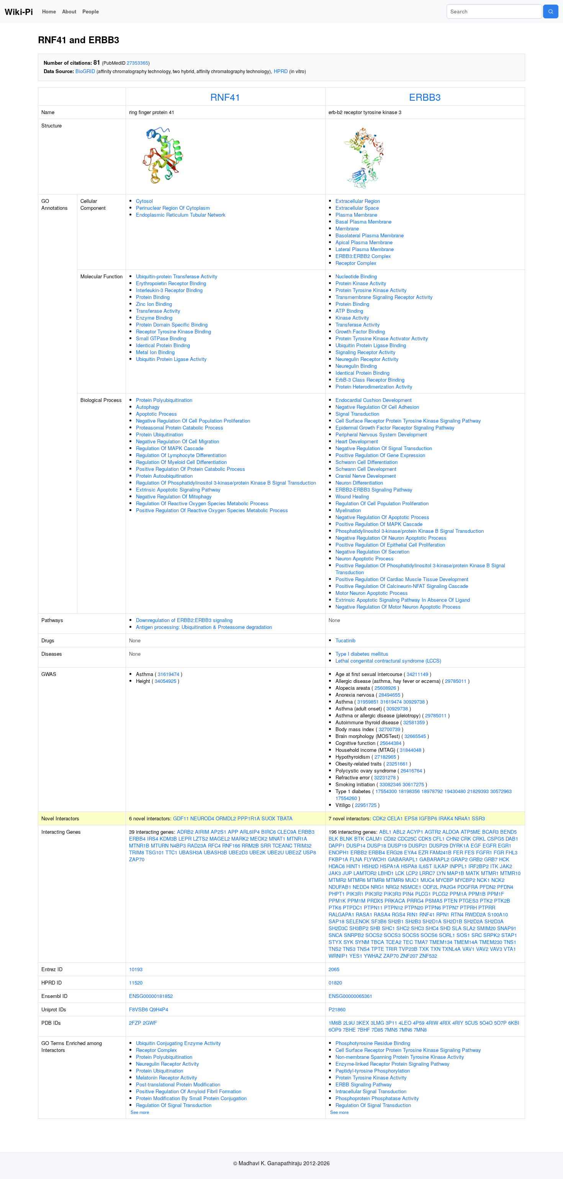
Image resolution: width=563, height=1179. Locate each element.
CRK (466, 838)
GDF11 (181, 818)
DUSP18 (376, 845)
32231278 (385, 777)
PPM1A (458, 893)
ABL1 (385, 831)
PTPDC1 (352, 907)
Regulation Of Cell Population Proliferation (382, 503)
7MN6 (405, 1029)
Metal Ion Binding (155, 352)
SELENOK (358, 921)
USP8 (309, 852)
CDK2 (379, 818)
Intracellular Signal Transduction (371, 1091)
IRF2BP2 (478, 866)
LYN (441, 873)
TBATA (285, 818)
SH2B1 (396, 921)
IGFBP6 (428, 818)
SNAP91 (506, 928)
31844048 (410, 749)
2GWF (150, 1022)
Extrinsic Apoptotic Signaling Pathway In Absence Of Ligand (403, 599)
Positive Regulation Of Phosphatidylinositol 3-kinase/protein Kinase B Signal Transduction (420, 569)
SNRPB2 (354, 935)
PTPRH (468, 907)
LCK (399, 873)
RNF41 (225, 96)
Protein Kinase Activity (361, 283)
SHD (445, 928)
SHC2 (402, 928)
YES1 (355, 955)
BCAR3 (490, 831)
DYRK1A (459, 845)
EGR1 (504, 845)
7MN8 (420, 1029)
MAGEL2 (219, 838)
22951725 (365, 804)
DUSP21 (417, 845)
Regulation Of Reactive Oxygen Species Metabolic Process (202, 503)
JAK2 (506, 866)
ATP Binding (349, 310)
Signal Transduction (357, 413)
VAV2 (482, 948)
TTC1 (171, 852)
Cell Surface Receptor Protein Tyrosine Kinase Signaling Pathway (408, 420)
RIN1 (412, 914)
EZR (423, 852)
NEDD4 (361, 886)
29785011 (455, 680)
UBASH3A (190, 852)
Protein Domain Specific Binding (172, 324)
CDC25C (407, 838)
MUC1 (412, 879)
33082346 (390, 784)
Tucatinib (345, 640)
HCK (504, 859)
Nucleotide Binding (356, 276)
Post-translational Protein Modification (178, 1084)
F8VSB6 (138, 1009)
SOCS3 (392, 935)
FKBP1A (338, 859)
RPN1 (442, 914)
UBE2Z (293, 852)
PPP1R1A (248, 818)
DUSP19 (397, 845)
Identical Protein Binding (163, 345)
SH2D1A (432, 921)
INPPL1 (458, 866)
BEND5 (508, 831)
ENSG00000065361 (350, 995)
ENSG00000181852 (151, 995)
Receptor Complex (356, 262)
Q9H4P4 (158, 1009)
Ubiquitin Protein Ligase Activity (171, 359)
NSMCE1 (411, 886)
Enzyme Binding (154, 317)
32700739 (389, 729)
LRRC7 (427, 873)
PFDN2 (488, 886)
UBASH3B (215, 852)
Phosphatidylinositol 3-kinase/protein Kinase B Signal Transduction (410, 530)
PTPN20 (413, 907)
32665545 (415, 736)
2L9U (349, 1022)
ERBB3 (425, 96)
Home (49, 11)
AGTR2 (433, 831)
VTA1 (510, 948)
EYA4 (410, 852)
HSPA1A (389, 866)
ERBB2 (358, 852)
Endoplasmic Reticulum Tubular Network (181, 214)
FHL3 (511, 852)
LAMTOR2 (365, 873)
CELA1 (395, 818)
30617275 (413, 784)
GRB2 (476, 859)
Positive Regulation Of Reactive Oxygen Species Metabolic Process (212, 510)
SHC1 (388, 928)
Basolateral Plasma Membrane (370, 235)
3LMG (377, 1022)
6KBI (513, 1022)
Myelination (348, 510)
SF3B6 (378, 921)
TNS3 (349, 948)
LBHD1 (386, 873)
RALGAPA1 (341, 914)
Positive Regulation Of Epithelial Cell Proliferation (390, 544)
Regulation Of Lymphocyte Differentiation (181, 455)
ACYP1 (415, 831)
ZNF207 (409, 955)
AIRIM (202, 831)
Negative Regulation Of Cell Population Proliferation (193, 420)
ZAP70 (136, 859)
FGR (499, 852)
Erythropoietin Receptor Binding (171, 283)
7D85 (377, 1029)
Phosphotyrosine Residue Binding (373, 1043)
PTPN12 (393, 907)
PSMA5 (433, 900)
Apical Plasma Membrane (364, 242)
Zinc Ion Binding (154, 303)
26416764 (411, 770)
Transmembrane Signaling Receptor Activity (384, 296)
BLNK (346, 838)
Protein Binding (153, 296)
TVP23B (408, 948)
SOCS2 (373, 935)
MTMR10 (510, 873)
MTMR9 (395, 879)
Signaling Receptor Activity (366, 352)
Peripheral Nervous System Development (381, 434)
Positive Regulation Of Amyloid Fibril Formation (188, 1091)
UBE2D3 (238, 852)
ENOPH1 (339, 852)
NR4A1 (462, 818)
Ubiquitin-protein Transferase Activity (177, 276)
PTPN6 (433, 907)
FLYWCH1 (375, 859)
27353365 (137, 62)
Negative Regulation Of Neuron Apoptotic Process (391, 537)
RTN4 (457, 914)
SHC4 (432, 928)
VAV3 (496, 948)
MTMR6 (356, 879)
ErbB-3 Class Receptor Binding (370, 379)
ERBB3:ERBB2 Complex (363, 256)
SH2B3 (413, 921)
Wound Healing (352, 496)
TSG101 (155, 852)
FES (470, 852)
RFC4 (214, 845)
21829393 (478, 791)
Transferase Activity (158, 310)
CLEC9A (286, 831)
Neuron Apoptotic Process (365, 558)
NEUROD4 (202, 818)
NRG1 (377, 886)
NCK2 (497, 879)
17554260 (346, 798)
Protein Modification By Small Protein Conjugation (191, 1098)
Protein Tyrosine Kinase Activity (371, 290)
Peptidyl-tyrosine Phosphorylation (373, 1070)
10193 (135, 969)
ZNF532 (428, 955)
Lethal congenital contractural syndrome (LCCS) (388, 660)
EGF (476, 845)
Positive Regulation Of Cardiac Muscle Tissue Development (402, 579)
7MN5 (391, 1029)
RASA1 (364, 914)
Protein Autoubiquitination (164, 475)
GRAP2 (459, 859)
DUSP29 (438, 845)
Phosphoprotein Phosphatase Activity (377, 1098)
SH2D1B (452, 921)
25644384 (390, 742)
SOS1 (463, 935)
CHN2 (452, 838)
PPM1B (477, 893)
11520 (135, 982)
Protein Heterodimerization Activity (374, 386)
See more (140, 1112)
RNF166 (231, 845)
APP (233, 831)
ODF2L (431, 886)
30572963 (501, 791)
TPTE (377, 948)
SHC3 (417, 928)
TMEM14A (466, 941)
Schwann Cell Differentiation (367, 461)
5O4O (486, 1022)
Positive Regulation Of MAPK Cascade (379, 523)
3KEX (362, 1022)
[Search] (550, 11)
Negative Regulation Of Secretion (372, 551)
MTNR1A (297, 838)
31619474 (168, 674)
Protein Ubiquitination (159, 434)
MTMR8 (376, 879)
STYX (335, 941)
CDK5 (424, 838)
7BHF (363, 1029)
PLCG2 (440, 893)
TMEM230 (490, 941)
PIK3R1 (354, 893)
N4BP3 (178, 845)
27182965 (385, 756)
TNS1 (510, 941)
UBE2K (257, 852)
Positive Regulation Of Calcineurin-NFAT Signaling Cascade (402, 586)
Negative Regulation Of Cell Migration (177, 441)
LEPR (184, 838)
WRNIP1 (338, 955)
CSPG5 (495, 838)
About (69, 11)
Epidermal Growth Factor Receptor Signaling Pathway (395, 427)
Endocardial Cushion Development (374, 399)
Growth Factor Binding (360, 331)
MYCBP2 (465, 879)
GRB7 (491, 859)
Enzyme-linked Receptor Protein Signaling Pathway (393, 1063)
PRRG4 (415, 900)
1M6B (335, 1022)
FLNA (356, 859)
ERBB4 (137, 838)
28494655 (389, 694)
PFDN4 (505, 886)
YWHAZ (373, 955)
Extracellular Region (358, 200)
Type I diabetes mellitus (362, 653)
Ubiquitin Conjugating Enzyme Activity (178, 1043)
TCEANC (282, 845)
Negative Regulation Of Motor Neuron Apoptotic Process (398, 606)
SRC (476, 935)
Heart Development (357, 441)
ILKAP (441, 866)
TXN (435, 948)
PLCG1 (423, 893)
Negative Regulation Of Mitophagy (174, 496)
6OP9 (335, 1029)
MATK (473, 873)
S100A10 (498, 914)
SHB (375, 928)
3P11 (391, 1022)
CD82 (390, 838)
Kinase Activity (352, 317)
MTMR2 (337, 879)
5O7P (500, 1022)
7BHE (349, 1029)
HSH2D (370, 866)
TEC (408, 941)
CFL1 (439, 838)
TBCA (377, 941)
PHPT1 (337, 893)
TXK (424, 948)
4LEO (405, 1022)
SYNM (362, 941)
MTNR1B (139, 845)
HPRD (281, 71)
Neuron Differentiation (359, 482)
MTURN (160, 845)
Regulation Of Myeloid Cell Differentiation (181, 461)
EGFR (489, 845)
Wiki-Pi (19, 11)
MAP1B (455, 873)
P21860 (337, 1009)
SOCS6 (429, 935)
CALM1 (374, 838)
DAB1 (512, 838)
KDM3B (168, 838)
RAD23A (196, 845)
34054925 (165, 680)
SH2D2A (473, 921)
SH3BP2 (358, 928)
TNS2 (335, 948)
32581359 (414, 722)
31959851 (368, 701)
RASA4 (382, 914)
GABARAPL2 (434, 859)
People (90, 11)
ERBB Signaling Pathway (364, 1084)
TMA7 (421, 941)
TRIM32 (302, 845)
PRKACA (395, 900)
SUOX (268, 818)
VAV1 (468, 948)
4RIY (457, 1022)
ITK (494, 866)
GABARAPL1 (403, 859)
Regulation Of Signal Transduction (173, 1105)
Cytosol (144, 200)
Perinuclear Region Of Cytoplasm (173, 207)
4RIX (445, 1022)
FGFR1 (484, 852)
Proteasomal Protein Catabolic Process (179, 427)
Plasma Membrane (356, 214)
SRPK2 (491, 935)
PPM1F (495, 893)
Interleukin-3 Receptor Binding (169, 290)
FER (458, 852)
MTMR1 (490, 873)
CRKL (479, 838)
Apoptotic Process (156, 413)
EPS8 (410, 818)
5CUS (471, 1022)
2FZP (135, 1022)
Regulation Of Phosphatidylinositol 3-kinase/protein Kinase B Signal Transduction (226, 482)
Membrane (347, 228)
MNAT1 (277, 838)
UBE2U (275, 852)
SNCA (335, 935)
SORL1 (447, 935)
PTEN (450, 900)
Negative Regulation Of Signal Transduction (384, 448)
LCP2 (412, 873)
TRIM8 (136, 852)
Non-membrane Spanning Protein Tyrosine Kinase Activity (400, 1056)
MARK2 (240, 838)
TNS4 (363, 948)
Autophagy (148, 406)
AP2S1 (218, 831)
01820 (335, 982)
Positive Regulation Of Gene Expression (380, 455)
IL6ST (425, 866)
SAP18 (336, 921)
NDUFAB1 (340, 886)
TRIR (391, 948)
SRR (265, 845)
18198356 (409, 791)
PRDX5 (375, 900)
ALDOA (450, 831)
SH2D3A (494, 921)
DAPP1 (337, 845)
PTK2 (486, 900)
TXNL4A (451, 948)
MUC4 (427, 879)
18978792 (432, 791)
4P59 (418, 1022)
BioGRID (85, 71)
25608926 (385, 687)
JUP (347, 873)
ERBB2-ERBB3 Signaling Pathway (374, 489)
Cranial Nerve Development (366, 475)
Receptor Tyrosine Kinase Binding (173, 331)
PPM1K (337, 900)
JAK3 (335, 873)
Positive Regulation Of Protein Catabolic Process (190, 468)
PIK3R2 (373, 893)
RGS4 (398, 914)
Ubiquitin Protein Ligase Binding (371, 345)
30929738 (414, 701)
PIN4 (408, 893)
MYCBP (444, 879)
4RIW (432, 1022)
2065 (334, 969)
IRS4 (152, 838)
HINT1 (353, 866)
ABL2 (399, 831)
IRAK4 (446, 818)
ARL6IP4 (250, 831)
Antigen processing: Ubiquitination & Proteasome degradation (204, 626)
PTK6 (335, 907)
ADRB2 (185, 831)
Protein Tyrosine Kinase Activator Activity (382, 338)
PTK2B (502, 900)
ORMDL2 (226, 818)
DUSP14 (355, 845)
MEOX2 (258, 838)
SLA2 (469, 928)
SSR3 (478, 818)
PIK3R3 (392, 893)
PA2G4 (448, 886)
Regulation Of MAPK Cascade (169, 448)
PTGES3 (468, 900)
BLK (333, 838)
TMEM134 (440, 941)
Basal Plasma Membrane (363, 221)
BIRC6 (268, 831)
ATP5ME (471, 831)
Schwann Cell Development (366, 468)
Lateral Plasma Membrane (365, 249)
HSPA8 (409, 866)
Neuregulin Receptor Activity (367, 359)
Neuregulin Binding (356, 365)
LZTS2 (200, 838)
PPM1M (356, 900)
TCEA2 (393, 941)
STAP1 (509, 935)
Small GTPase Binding (161, 338)
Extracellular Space (357, 207)
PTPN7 (450, 907)
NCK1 (483, 879)
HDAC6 (337, 866)
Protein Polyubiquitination (164, 399)
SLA (457, 928)
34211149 (417, 674)
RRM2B (250, 845)
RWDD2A (475, 914)
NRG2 (392, 886)
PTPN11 (373, 907)
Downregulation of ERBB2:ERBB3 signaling (184, 620)
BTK (359, 838)
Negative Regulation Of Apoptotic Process (382, 517)
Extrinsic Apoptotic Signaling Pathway (178, 489)
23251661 (397, 763)
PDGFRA (467, 886)
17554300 (386, 791)
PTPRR (486, 907)
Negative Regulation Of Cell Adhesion (377, 406)
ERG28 (394, 852)
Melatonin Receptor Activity (166, 1077)
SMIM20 (486, 928)
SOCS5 (410, 935)
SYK (349, 941)
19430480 (455, 791)
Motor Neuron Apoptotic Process (372, 592)
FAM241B (441, 852)
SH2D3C (338, 928)
